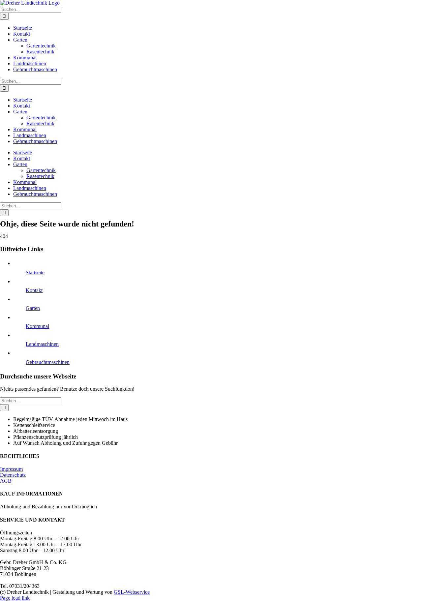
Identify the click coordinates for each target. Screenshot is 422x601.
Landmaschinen (42, 344)
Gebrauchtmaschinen (48, 362)
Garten (33, 308)
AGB (6, 481)
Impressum (11, 469)
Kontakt (34, 290)
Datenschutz (13, 475)
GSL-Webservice (132, 592)
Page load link (15, 598)
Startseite (35, 272)
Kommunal (37, 326)
